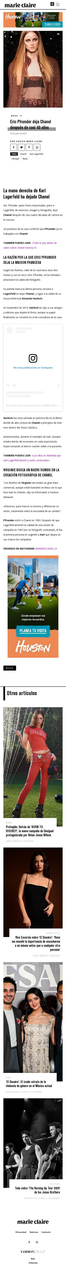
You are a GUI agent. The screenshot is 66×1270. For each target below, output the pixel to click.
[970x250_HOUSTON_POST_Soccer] (33, 26)
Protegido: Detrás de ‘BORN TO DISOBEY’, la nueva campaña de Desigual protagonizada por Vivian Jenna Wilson (29, 831)
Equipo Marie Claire (29, 141)
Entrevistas (53, 933)
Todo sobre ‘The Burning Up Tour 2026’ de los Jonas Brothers (37, 1190)
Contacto (45, 1232)
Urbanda (33, 1262)
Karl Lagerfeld (36, 154)
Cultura (55, 1184)
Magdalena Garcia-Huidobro (24, 1091)
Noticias (34, 1232)
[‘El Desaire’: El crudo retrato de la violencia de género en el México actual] (33, 1021)
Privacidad (21, 1232)
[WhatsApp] (37, 147)
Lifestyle (15, 158)
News (25, 158)
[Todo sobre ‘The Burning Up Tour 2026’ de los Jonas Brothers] (33, 1143)
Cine (8, 1077)
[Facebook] (13, 147)
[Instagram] (37, 1242)
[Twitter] (21, 147)
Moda (14, 116)
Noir (33, 1258)
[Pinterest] (29, 147)
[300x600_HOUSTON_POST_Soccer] (33, 660)
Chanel (23, 154)
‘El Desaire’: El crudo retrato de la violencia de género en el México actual (29, 1084)
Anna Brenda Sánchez (19, 841)
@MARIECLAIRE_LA (46, 548)
